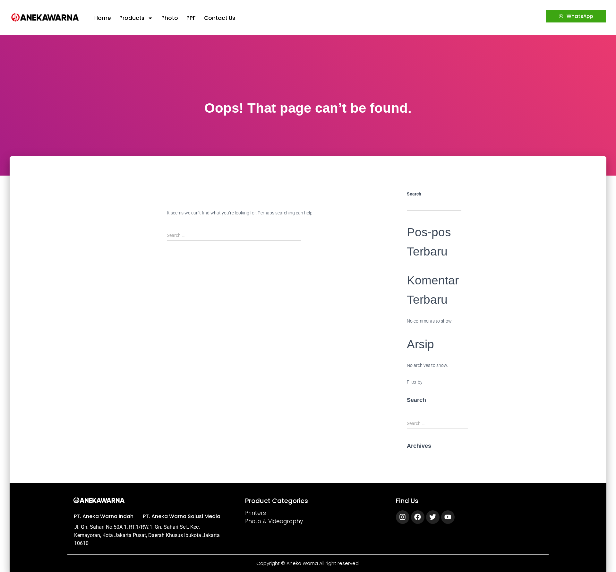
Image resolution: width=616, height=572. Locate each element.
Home (102, 18)
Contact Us (219, 18)
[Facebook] (417, 517)
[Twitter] (433, 517)
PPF (191, 18)
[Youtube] (448, 517)
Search (414, 193)
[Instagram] (402, 517)
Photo (169, 18)
